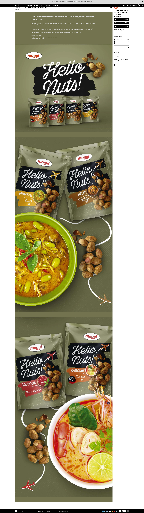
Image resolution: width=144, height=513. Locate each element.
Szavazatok (118, 43)
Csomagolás (18, 9)
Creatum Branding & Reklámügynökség (121, 11)
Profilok (36, 5)
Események (55, 5)
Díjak (41, 5)
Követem (126, 19)
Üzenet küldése (124, 23)
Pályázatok (47, 5)
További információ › (87, 1)
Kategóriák (29, 5)
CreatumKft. (119, 16)
